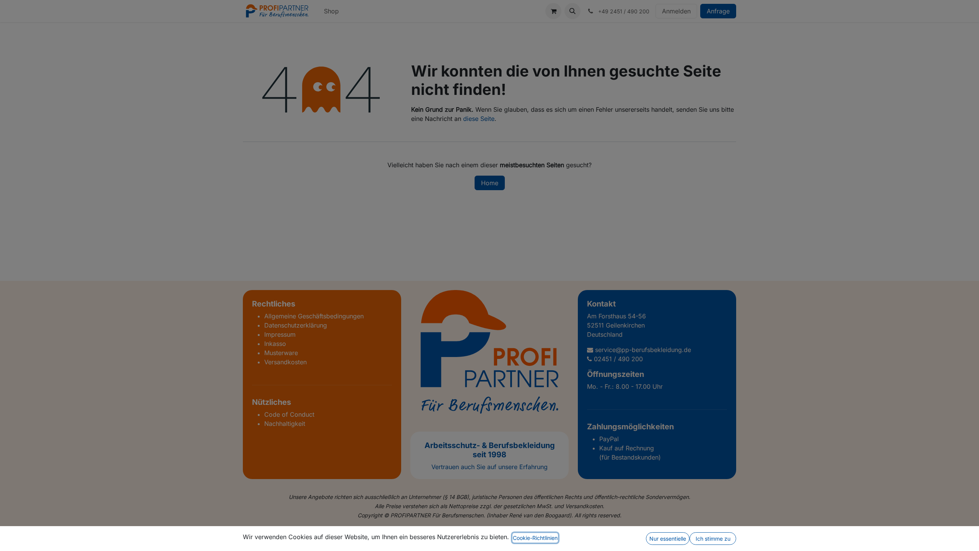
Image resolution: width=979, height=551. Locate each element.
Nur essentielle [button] (667, 538)
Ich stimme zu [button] (713, 538)
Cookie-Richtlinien (535, 538)
